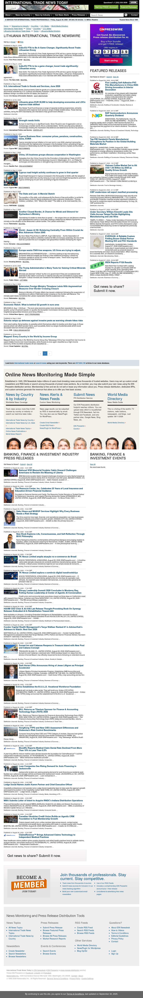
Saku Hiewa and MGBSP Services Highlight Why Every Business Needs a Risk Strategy (47, 512)
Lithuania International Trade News (17, 31)
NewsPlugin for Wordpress (89, 948)
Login (113, 950)
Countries (34, 26)
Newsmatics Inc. (13, 975)
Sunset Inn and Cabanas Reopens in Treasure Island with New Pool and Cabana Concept (51, 646)
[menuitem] (22, 931)
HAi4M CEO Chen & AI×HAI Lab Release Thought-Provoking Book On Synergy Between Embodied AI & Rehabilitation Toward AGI (42, 609)
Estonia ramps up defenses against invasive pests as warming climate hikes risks (43, 320)
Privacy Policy (117, 938)
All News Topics (15, 927)
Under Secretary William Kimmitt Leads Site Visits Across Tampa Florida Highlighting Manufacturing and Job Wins (111, 214)
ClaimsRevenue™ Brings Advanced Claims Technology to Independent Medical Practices (47, 836)
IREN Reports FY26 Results (118, 262)
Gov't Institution (40, 96)
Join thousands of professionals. (88, 874)
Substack (47, 973)
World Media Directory (59, 26)
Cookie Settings (87, 978)
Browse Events (49, 953)
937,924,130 (73, 20)
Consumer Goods (50, 810)
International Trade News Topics (18, 428)
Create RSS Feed (46, 425)
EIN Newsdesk (39, 970)
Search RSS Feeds (85, 930)
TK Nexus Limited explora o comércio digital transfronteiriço (48, 572)
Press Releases (79, 15)
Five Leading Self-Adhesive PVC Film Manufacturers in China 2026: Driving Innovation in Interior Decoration (122, 86)
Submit (109, 77)
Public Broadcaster (21, 330)
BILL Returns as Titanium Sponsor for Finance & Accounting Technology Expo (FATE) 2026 (48, 710)
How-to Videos (117, 930)
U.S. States (45, 26)
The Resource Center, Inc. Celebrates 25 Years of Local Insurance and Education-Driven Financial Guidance (49, 489)
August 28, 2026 (104, 80)
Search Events (49, 950)
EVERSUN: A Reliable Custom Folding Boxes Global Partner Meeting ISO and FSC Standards (121, 238)
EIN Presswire (79, 426)
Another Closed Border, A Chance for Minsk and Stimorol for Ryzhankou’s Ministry (48, 213)
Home (6, 26)
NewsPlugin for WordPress (50, 428)
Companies (48, 602)
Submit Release (129, 7)
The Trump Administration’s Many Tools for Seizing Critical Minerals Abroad (52, 269)
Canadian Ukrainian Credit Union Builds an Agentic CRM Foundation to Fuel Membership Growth (46, 817)
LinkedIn (37, 973)
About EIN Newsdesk (120, 927)
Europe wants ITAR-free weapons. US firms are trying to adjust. (50, 250)
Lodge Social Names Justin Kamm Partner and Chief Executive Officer (38, 784)
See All (116, 77)
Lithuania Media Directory (50, 31)
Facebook (29, 973)
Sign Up (114, 953)
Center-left (38, 130)
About (8, 15)
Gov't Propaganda (32, 314)
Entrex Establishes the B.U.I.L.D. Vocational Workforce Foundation (48, 686)
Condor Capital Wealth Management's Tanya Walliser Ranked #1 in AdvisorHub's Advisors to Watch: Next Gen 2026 (43, 628)
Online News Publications (15, 431)
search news (41, 363)
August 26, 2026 (104, 190)
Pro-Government (26, 166)
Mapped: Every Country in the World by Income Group (30, 336)
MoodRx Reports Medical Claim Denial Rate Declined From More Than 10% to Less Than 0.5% (50, 749)
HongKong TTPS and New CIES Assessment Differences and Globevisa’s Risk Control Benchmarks (48, 729)
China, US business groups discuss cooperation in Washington (50, 154)
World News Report (13, 434)
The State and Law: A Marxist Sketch (37, 193)
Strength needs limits (29, 120)
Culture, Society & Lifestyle (53, 482)
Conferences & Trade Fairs (53, 722)
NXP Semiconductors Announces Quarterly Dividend (121, 114)
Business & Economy (111, 278)
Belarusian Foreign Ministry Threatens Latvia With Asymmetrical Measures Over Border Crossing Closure (50, 287)
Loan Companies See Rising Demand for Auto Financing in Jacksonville (47, 767)
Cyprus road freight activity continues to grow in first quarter (48, 172)
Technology (134, 130)
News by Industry (43, 15)
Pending (21, 205)
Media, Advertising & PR (52, 794)
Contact (134, 15)
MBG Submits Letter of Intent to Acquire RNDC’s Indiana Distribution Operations (43, 800)
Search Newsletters (17, 953)
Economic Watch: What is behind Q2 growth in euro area (31, 304)
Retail (116, 256)
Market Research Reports (54, 938)
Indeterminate (24, 148)
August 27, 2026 (104, 163)
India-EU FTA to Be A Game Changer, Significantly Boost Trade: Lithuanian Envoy (50, 48)
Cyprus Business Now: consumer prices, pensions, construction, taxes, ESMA (50, 137)
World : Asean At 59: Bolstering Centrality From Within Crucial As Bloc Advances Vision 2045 (51, 231)
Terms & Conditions (120, 933)
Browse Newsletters (17, 956)
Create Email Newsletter (49, 422)
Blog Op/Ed (82, 950)
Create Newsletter (17, 950)
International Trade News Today (36, 2)
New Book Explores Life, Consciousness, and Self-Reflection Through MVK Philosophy (50, 535)
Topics (28, 28)
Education (48, 550)
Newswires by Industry (20, 26)
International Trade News (13, 28)
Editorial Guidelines (119, 935)
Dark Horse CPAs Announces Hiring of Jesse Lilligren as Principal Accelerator (51, 666)
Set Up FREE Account (106, 7)
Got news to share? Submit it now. (109, 288)
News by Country (23, 15)
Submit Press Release (52, 927)
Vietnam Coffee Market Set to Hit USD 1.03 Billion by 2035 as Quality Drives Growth (121, 168)
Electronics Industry (132, 157)
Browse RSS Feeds (85, 933)
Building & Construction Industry (114, 105)
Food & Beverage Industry (112, 185)
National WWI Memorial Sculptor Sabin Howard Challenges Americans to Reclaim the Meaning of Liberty (47, 471)
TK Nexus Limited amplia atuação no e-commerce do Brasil (47, 556)
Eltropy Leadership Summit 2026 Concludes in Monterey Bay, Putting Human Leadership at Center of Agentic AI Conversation (50, 591)
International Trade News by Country (20, 420)
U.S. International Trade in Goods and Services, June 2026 (32, 86)
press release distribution (69, 970)
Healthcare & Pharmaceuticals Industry (57, 621)
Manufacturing (109, 256)
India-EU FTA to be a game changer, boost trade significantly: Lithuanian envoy (48, 67)
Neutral (27, 60)
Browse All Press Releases (54, 935)
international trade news (24, 363)
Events (76, 428)
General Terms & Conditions (57, 978)
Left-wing (23, 280)
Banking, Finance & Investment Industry (117, 130)
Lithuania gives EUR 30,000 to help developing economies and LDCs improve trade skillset (52, 103)
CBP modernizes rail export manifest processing (113, 192)
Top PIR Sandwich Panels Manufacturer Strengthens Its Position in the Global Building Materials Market (112, 141)
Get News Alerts (62, 15)
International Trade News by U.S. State (20, 423)
